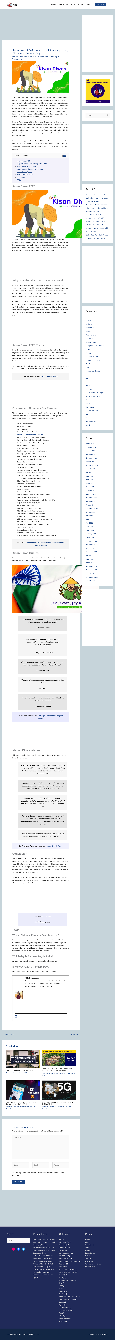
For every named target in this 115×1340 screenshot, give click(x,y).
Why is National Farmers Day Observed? (32, 164)
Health (88, 364)
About (73, 4)
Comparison (90, 328)
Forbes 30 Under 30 (93, 356)
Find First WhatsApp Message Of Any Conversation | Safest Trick (21, 1103)
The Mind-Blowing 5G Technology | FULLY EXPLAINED (59, 1103)
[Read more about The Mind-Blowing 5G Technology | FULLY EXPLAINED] (59, 1090)
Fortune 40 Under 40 (93, 360)
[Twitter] (23, 1249)
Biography (89, 320)
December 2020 (91, 566)
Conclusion (21, 177)
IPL (87, 374)
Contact (81, 4)
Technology (16, 1106)
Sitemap (88, 1258)
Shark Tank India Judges (95, 393)
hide (64, 156)
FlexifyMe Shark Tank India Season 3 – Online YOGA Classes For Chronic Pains (95, 218)
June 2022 (89, 519)
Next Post (75, 1035)
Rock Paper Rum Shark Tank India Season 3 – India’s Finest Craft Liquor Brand (97, 208)
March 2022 (90, 530)
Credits (36, 1334)
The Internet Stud (92, 411)
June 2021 (89, 559)
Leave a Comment (19, 57)
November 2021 (91, 545)
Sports (88, 403)
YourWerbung (103, 1334)
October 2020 (90, 573)
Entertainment (91, 342)
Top (87, 414)
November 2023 (91, 458)
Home (53, 4)
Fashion (88, 349)
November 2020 (91, 570)
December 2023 (91, 454)
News (88, 385)
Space (88, 400)
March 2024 (90, 444)
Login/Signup (90, 1253)
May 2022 (89, 523)
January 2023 (91, 494)
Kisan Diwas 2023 (23, 161)
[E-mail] (16, 1017)
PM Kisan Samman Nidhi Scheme (30, 435)
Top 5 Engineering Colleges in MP (19, 1070)
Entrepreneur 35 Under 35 (95, 346)
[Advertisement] (41, 27)
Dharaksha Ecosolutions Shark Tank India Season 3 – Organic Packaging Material (97, 198)
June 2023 (89, 476)
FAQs (19, 180)
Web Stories (63, 4)
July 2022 (89, 516)
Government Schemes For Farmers (30, 169)
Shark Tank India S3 (93, 396)
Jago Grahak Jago (54, 846)
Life (87, 382)
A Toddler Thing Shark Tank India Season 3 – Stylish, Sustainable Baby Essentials (98, 228)
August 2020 (90, 581)
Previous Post (8, 1035)
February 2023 (91, 490)
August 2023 (90, 469)
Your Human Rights (49, 376)
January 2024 (91, 451)
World (88, 425)
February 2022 (91, 534)
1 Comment (60, 1106)
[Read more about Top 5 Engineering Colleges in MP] (23, 1059)
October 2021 (90, 548)
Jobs (87, 378)
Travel (88, 418)
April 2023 (89, 483)
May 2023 (89, 480)
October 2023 (90, 462)
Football (88, 353)
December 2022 (91, 498)
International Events (47, 57)
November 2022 (91, 501)
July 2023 (89, 472)
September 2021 (92, 552)
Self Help (89, 389)
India (37, 57)
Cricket (88, 331)
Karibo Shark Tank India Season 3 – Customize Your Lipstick (43, 1274)
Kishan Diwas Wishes (25, 174)
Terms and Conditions (93, 1264)
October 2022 (90, 505)
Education (30, 57)
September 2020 (92, 577)
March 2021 (90, 563)
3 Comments (25, 1106)
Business (89, 324)
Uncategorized (91, 421)
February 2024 (91, 447)
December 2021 (91, 541)
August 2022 (90, 512)
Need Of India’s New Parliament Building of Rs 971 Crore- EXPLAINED (58, 1070)
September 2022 (92, 508)
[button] (100, 4)
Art (87, 317)
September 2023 (92, 465)
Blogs (89, 4)
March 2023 (90, 487)
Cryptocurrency (91, 335)
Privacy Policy (90, 1267)
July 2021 (89, 555)
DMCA (87, 1256)
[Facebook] (18, 1249)
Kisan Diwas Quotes (24, 172)
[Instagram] (13, 1249)
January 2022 (91, 537)
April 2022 (89, 526)
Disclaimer (89, 1261)
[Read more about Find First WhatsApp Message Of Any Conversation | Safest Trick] (23, 1090)
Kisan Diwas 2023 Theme (26, 166)
